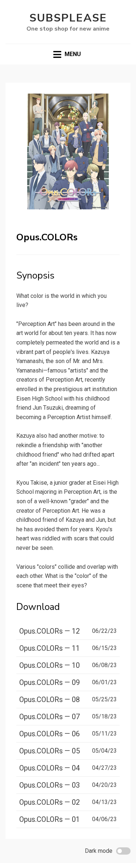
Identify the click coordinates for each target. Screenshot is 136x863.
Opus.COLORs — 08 (49, 699)
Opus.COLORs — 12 (49, 631)
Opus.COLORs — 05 (49, 750)
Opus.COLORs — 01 (49, 819)
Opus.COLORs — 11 (49, 648)
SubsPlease (68, 18)
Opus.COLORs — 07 (49, 716)
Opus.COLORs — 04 (49, 768)
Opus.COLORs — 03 (49, 785)
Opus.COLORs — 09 (49, 682)
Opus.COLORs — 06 (49, 733)
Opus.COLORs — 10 (49, 665)
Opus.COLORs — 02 (49, 802)
